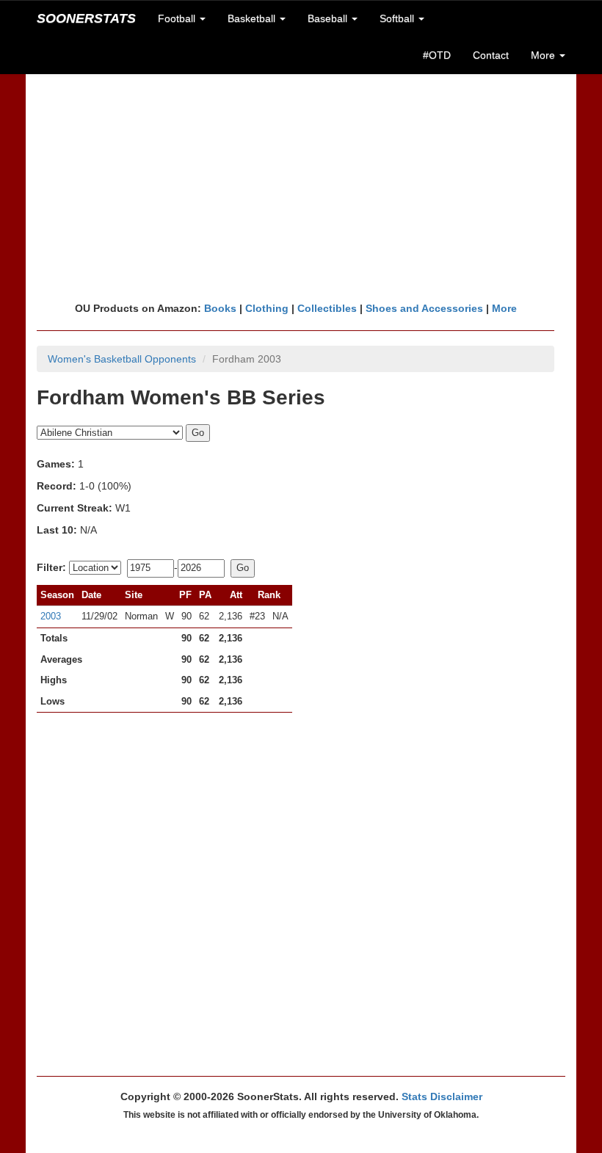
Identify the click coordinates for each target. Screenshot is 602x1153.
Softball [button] (398, 18)
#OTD (437, 55)
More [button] (544, 55)
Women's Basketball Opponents (122, 359)
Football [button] (178, 18)
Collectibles (327, 308)
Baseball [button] (329, 18)
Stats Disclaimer (442, 1096)
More (504, 308)
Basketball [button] (253, 18)
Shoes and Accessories (424, 308)
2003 (50, 616)
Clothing (267, 308)
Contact (491, 55)
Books (220, 308)
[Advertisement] (301, 187)
